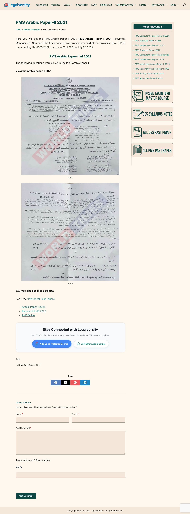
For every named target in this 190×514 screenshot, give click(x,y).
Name (19, 414)
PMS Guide (28, 315)
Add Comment (23, 428)
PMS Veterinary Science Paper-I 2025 (152, 69)
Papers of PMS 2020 (34, 311)
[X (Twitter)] (65, 382)
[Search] (184, 4)
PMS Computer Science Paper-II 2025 (152, 36)
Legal (67, 5)
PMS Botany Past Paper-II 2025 (149, 73)
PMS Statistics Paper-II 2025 (148, 40)
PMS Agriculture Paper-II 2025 (149, 78)
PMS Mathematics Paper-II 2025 (149, 45)
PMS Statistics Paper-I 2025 (148, 50)
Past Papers (158, 5)
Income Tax (106, 5)
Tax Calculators (124, 5)
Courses (55, 5)
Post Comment (25, 496)
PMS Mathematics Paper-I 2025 (149, 59)
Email (75, 414)
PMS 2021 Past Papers (41, 298)
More (173, 5)
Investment (82, 5)
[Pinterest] (75, 382)
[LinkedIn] (85, 382)
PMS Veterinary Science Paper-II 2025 (152, 64)
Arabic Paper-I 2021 (33, 306)
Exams (142, 5)
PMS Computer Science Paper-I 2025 (152, 55)
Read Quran (42, 5)
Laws (94, 5)
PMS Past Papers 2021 (29, 365)
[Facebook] (56, 382)
